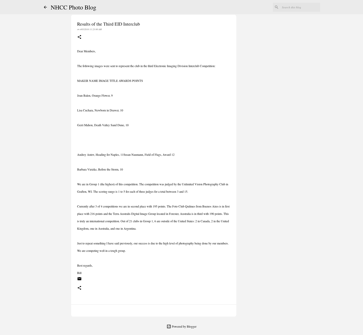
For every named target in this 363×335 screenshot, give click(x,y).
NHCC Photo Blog (73, 7)
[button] (79, 37)
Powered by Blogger (183, 326)
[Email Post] (79, 280)
